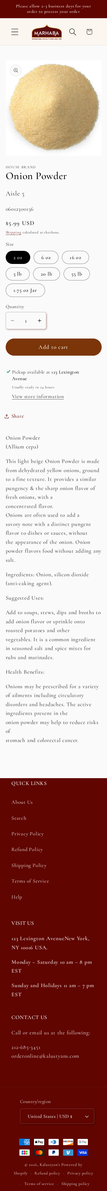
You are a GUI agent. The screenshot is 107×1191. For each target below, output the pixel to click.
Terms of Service (30, 881)
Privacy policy (80, 1173)
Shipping (13, 232)
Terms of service (39, 1183)
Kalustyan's (50, 1164)
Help (16, 897)
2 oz (18, 257)
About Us (22, 802)
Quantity (15, 306)
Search (19, 818)
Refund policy (47, 1173)
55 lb (76, 274)
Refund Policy (27, 849)
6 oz (46, 257)
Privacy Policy (27, 834)
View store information (38, 396)
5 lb (17, 274)
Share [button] (17, 416)
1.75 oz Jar (25, 290)
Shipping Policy (29, 865)
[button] (15, 32)
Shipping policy (75, 1183)
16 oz (75, 257)
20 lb (47, 274)
